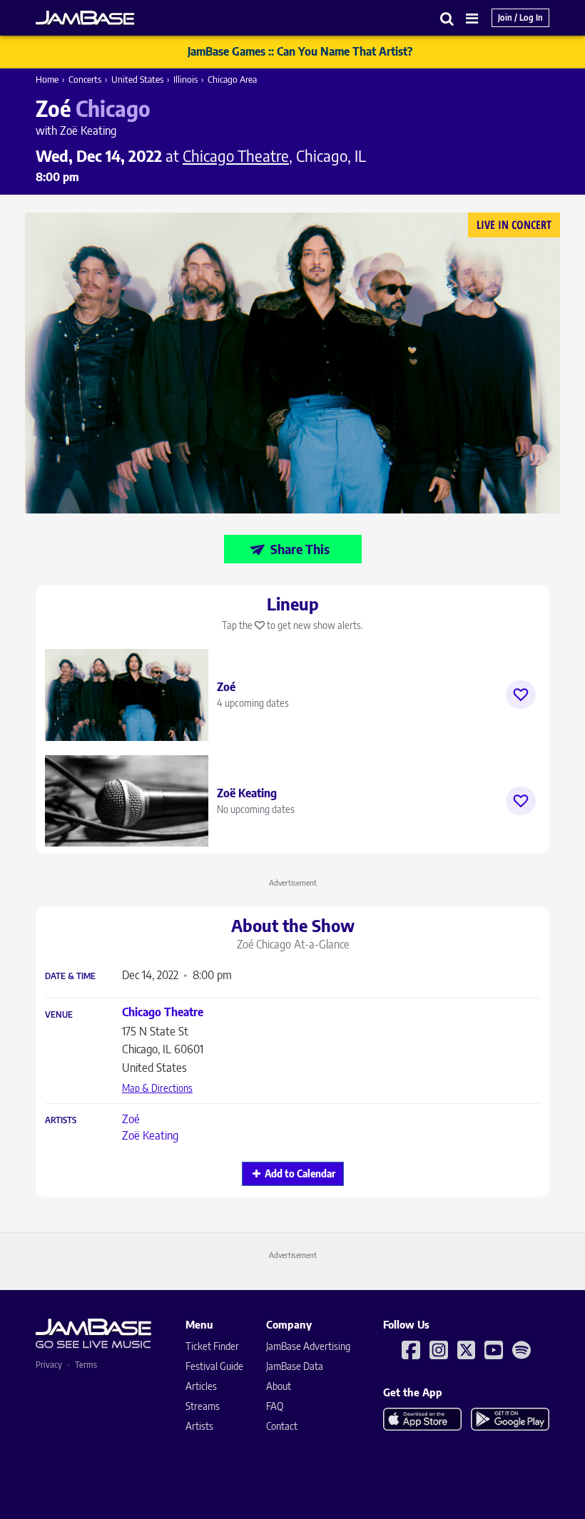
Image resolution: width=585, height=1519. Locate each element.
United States (137, 79)
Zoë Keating (150, 1135)
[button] (447, 18)
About (278, 1386)
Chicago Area (232, 79)
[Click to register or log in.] (521, 694)
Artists (60, 1120)
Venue (59, 1015)
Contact (281, 1426)
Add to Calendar (300, 1173)
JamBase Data (294, 1366)
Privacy (49, 1364)
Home (47, 79)
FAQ (274, 1406)
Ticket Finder (212, 1346)
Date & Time (70, 976)
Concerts (84, 79)
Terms (86, 1364)
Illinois (185, 79)
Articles (201, 1386)
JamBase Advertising (308, 1346)
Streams (202, 1406)
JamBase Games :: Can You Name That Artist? (300, 51)
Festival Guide (214, 1366)
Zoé (131, 1119)
